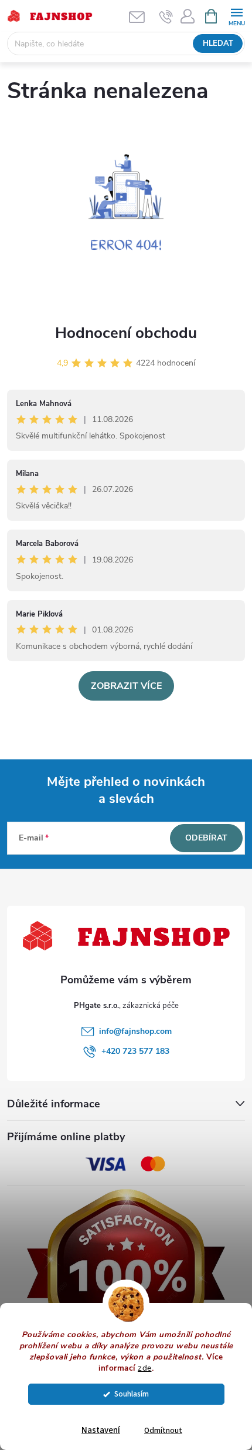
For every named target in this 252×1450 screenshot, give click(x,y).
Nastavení (100, 1430)
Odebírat (206, 837)
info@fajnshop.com (135, 1031)
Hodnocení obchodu (126, 333)
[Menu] (236, 15)
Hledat (218, 43)
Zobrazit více (126, 685)
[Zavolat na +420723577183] (166, 16)
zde (145, 1368)
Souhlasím (131, 1393)
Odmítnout (163, 1430)
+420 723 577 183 (135, 1051)
